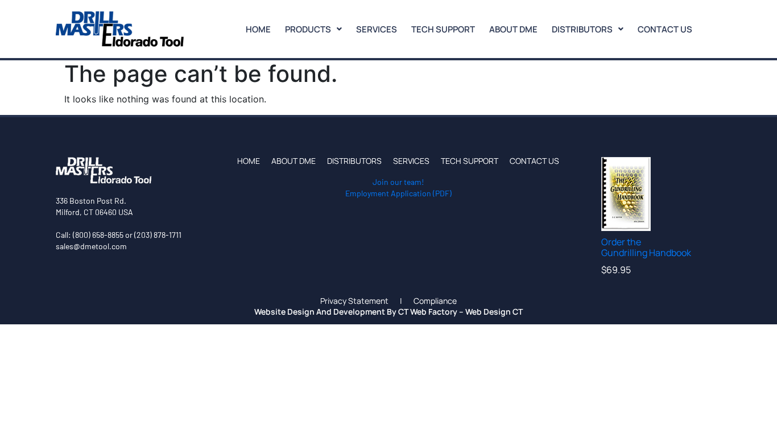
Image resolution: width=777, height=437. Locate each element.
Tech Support (443, 29)
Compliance (435, 301)
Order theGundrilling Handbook (646, 247)
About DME (513, 29)
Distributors (582, 29)
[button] (313, 29)
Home (258, 29)
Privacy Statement (354, 301)
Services (376, 29)
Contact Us (665, 29)
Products (308, 29)
